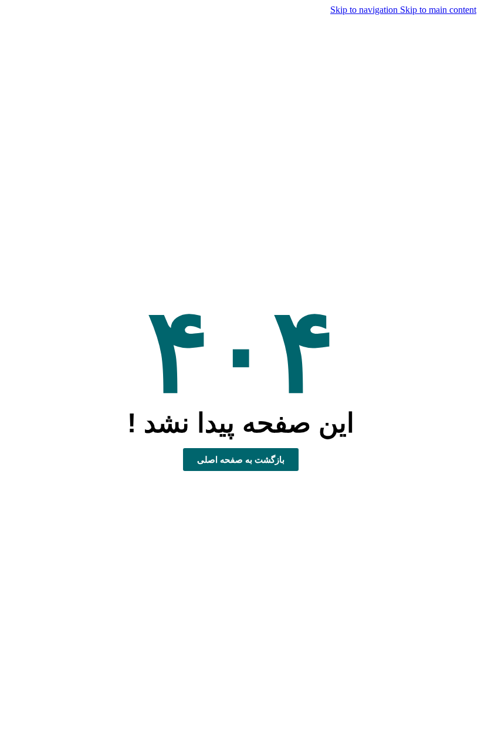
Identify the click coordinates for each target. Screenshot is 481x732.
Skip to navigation (365, 10)
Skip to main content (438, 10)
